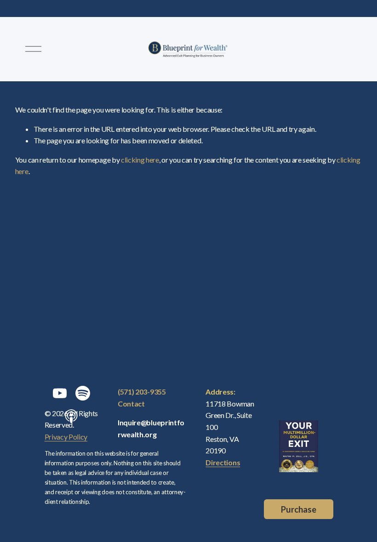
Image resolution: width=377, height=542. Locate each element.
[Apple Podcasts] (71, 416)
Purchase (298, 509)
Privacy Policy (66, 436)
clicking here (140, 159)
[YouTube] (59, 393)
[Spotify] (82, 393)
